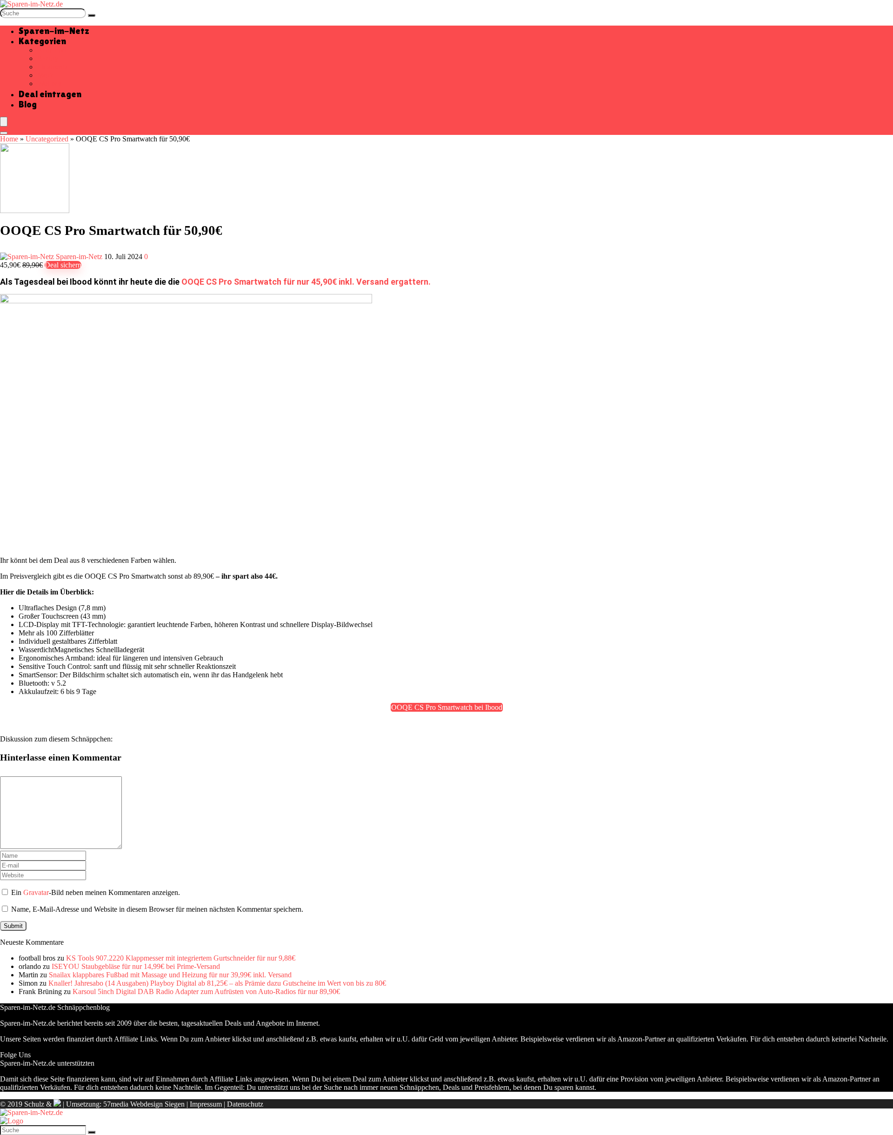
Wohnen (49, 83)
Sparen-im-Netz (54, 31)
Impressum (206, 1104)
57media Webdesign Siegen (144, 1104)
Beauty (47, 58)
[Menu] (3, 122)
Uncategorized (47, 139)
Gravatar (36, 892)
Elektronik (52, 67)
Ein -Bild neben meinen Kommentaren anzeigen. (95, 892)
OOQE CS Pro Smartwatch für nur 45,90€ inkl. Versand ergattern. (306, 282)
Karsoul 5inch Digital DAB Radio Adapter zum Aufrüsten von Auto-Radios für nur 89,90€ (206, 991)
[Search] (3, 133)
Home (9, 139)
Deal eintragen (50, 94)
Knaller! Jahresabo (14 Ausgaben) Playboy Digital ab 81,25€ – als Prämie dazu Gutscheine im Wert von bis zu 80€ (217, 983)
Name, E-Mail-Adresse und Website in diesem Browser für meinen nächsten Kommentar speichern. (157, 909)
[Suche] (91, 15)
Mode (45, 75)
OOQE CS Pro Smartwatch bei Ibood (446, 707)
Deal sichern (63, 265)
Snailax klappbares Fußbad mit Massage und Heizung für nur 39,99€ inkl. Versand (170, 975)
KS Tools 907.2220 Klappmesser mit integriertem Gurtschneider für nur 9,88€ (180, 958)
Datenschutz (245, 1104)
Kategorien (42, 41)
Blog (28, 104)
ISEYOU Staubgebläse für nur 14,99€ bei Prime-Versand (136, 966)
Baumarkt (51, 50)
